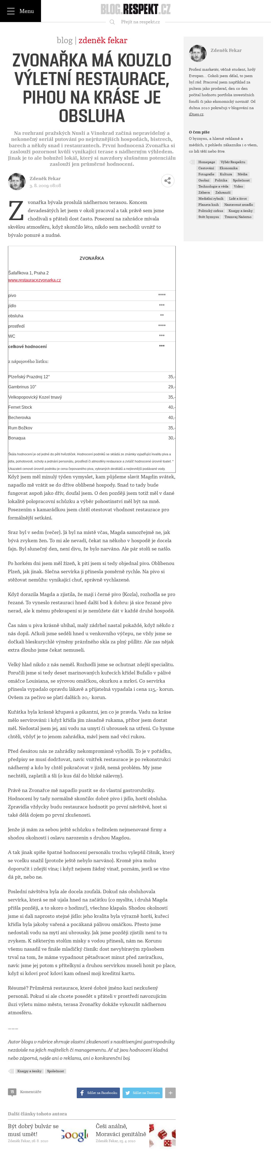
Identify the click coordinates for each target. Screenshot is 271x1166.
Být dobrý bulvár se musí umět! (33, 1130)
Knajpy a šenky (29, 1071)
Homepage (206, 162)
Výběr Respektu (233, 162)
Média (242, 174)
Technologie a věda (213, 186)
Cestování (206, 168)
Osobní (203, 180)
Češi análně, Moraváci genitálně (121, 1130)
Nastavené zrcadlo (238, 205)
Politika (221, 180)
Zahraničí (223, 192)
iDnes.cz (196, 114)
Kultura (226, 174)
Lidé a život (238, 199)
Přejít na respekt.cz (140, 22)
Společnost (55, 1071)
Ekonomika (229, 168)
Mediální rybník (211, 199)
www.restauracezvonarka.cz (34, 280)
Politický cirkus (210, 211)
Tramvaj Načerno (238, 217)
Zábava (204, 192)
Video (238, 186)
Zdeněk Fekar (103, 40)
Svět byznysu (208, 217)
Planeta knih (208, 205)
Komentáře (26, 1091)
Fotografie (206, 174)
